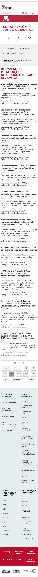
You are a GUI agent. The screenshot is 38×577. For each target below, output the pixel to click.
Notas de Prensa (9, 402)
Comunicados (8, 416)
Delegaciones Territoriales (14, 53)
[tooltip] (23, 12)
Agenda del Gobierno (7, 395)
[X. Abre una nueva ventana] (8, 38)
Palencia (5, 513)
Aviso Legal (7, 552)
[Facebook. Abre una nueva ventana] (19, 38)
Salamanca (6, 517)
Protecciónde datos (19, 552)
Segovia (5, 522)
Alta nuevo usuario (27, 538)
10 (5, 380)
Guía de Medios (26, 534)
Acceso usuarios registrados (26, 516)
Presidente (25, 401)
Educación (24, 476)
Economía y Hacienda (25, 423)
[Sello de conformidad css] (6, 572)
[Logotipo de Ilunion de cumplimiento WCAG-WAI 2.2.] (29, 573)
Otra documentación (9, 423)
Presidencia (25, 418)
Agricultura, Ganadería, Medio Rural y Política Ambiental (27, 463)
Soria (4, 526)
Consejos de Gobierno (7, 409)
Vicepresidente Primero (26, 406)
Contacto (19, 559)
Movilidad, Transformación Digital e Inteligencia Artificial (28, 453)
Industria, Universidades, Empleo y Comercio (27, 430)
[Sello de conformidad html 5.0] (16, 572)
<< (6, 367)
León (4, 509)
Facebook (24, 501)
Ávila (4, 500)
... (33, 374)
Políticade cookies (31, 552)
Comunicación (9, 48)
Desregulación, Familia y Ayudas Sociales (27, 438)
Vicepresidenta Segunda (26, 412)
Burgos (4, 504)
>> (30, 380)
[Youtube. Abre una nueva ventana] (30, 38)
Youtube (24, 505)
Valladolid (5, 530)
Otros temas (34, 12)
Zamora (5, 534)
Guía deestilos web (31, 560)
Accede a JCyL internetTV (26, 523)
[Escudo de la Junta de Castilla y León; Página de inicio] (6, 9)
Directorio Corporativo (25, 529)
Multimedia (7, 430)
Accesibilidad (7, 559)
